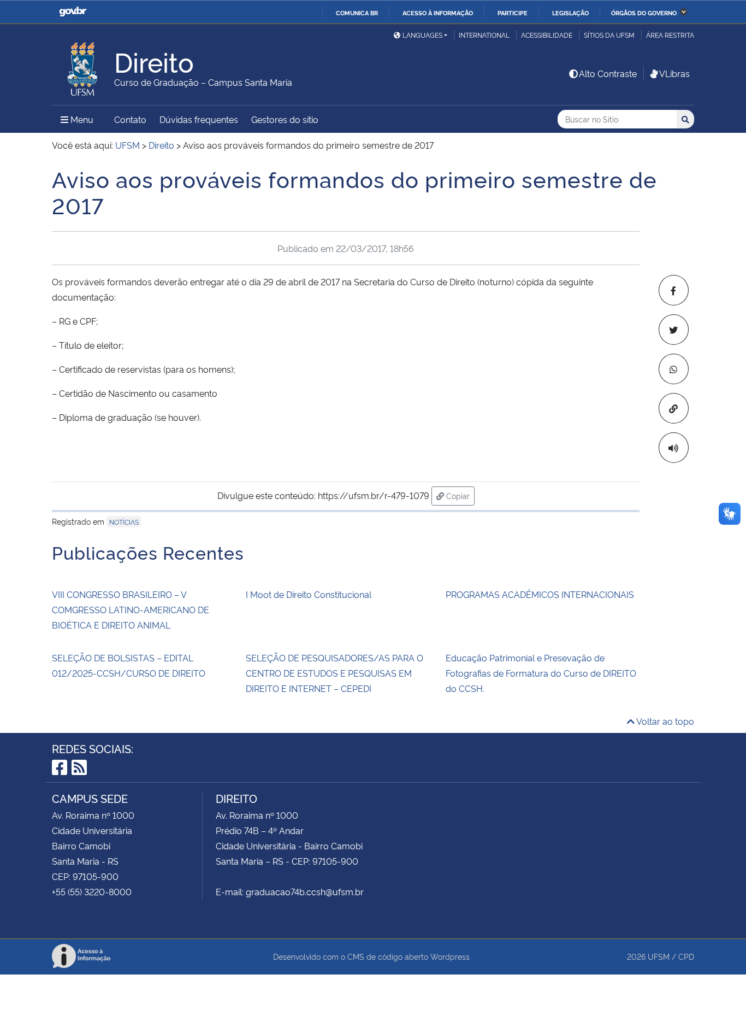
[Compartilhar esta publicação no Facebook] (674, 290)
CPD (686, 956)
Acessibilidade (546, 34)
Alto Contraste (608, 73)
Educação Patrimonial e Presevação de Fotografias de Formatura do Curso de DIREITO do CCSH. (541, 673)
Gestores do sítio (284, 119)
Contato (130, 119)
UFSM (659, 956)
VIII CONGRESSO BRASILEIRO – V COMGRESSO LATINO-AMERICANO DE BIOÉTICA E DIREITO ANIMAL (130, 609)
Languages (422, 34)
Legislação (570, 12)
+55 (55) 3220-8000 (92, 891)
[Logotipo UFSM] (83, 66)
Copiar (459, 495)
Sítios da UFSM (609, 34)
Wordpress (450, 956)
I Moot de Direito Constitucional (308, 594)
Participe (513, 12)
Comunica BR (357, 12)
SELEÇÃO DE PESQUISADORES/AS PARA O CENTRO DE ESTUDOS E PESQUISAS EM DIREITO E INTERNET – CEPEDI (334, 673)
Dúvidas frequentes (198, 119)
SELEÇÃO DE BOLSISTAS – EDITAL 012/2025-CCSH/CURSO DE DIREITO (128, 665)
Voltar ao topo (664, 721)
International (484, 34)
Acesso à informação (437, 12)
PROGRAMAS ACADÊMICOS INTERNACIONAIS (540, 594)
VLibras (674, 73)
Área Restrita (670, 34)
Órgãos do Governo (644, 12)
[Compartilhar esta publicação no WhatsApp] (674, 369)
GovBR (72, 12)
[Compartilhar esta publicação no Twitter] (674, 329)
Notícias (124, 521)
